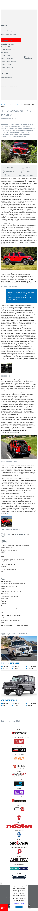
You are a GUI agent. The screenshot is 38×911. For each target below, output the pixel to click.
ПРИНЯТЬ (19, 907)
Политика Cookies (19, 903)
